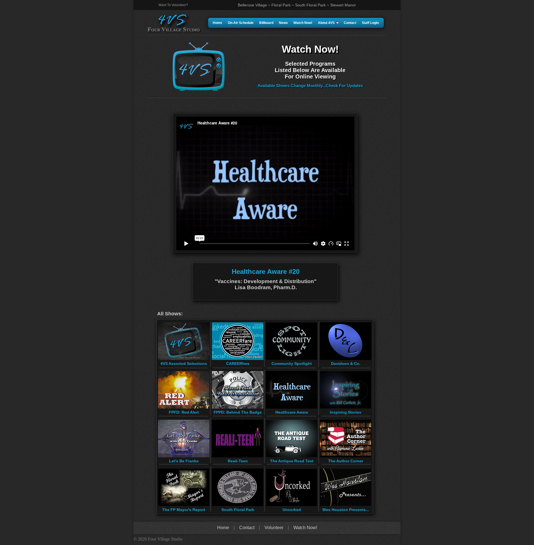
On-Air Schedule (241, 23)
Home (217, 23)
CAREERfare (237, 363)
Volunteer (273, 527)
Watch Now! (302, 23)
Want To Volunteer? (173, 5)
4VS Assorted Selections (183, 363)
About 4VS (326, 23)
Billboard (266, 23)
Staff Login (370, 23)
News (283, 23)
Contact (350, 23)
